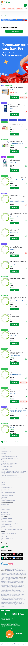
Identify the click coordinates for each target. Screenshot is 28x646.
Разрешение (4, 461)
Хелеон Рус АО (13, 162)
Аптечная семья (5, 504)
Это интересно (4, 455)
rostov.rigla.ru (4, 570)
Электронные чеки (5, 514)
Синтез (11, 108)
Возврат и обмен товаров (7, 466)
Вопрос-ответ (4, 512)
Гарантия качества (5, 494)
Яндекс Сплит (8, 85)
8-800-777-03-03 (5, 611)
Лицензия (3, 460)
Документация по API (6, 526)
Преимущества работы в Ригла (8, 533)
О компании (4, 481)
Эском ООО (12, 249)
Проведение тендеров (6, 518)
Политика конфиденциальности (9, 456)
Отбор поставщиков (6, 524)
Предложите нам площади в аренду (9, 523)
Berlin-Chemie (13, 335)
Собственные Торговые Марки (8, 528)
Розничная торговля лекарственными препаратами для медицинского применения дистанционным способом (13, 473)
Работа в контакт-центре (7, 538)
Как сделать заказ (5, 450)
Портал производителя (6, 521)
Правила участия (5, 507)
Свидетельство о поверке (7, 495)
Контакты (3, 486)
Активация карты (5, 506)
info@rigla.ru (12, 628)
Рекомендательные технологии (8, 499)
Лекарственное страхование (8, 492)
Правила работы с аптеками (8, 500)
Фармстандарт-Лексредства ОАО (16, 143)
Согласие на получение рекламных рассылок (12, 477)
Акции (3, 8)
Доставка (3, 453)
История (3, 482)
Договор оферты (5, 468)
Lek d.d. (11, 89)
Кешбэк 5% (19, 8)
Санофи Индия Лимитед (15, 355)
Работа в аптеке (5, 535)
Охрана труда (4, 540)
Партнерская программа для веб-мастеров (11, 529)
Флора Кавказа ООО (14, 216)
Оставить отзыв (5, 489)
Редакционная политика (7, 490)
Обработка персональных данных (9, 475)
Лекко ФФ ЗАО (13, 393)
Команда (3, 484)
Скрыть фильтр (15, 31)
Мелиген (12, 427)
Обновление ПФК (13, 318)
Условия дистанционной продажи (9, 463)
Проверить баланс (5, 509)
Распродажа (11, 8)
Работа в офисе (4, 536)
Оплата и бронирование (7, 451)
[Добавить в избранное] (8, 88)
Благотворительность (6, 487)
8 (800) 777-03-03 (22, 577)
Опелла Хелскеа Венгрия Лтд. (16, 126)
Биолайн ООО (13, 282)
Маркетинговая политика (7, 464)
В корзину (14, 97)
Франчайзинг (4, 519)
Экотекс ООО (12, 264)
